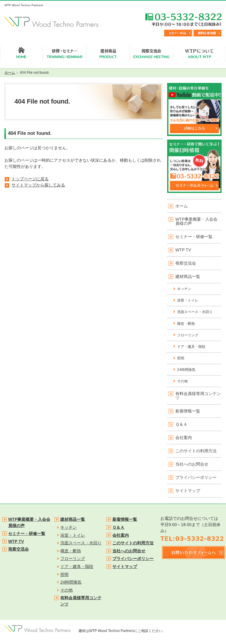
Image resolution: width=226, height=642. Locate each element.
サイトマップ (187, 490)
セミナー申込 (178, 33)
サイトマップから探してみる (38, 185)
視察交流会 (185, 263)
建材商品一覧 (187, 276)
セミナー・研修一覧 (193, 236)
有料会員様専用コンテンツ (198, 395)
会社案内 (183, 437)
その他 (182, 381)
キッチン (184, 289)
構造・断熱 (186, 324)
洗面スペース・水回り (194, 312)
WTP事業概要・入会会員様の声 (196, 221)
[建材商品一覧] (108, 54)
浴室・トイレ (187, 300)
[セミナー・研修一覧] (65, 54)
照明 (180, 358)
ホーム (181, 206)
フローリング (187, 335)
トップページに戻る (30, 178)
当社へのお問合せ (191, 464)
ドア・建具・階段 (191, 347)
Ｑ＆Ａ (181, 424)
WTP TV (183, 250)
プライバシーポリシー (196, 477)
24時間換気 (186, 370)
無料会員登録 (207, 33)
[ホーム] (21, 54)
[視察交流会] (151, 54)
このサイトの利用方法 (196, 450)
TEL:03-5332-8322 (183, 19)
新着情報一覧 (187, 411)
